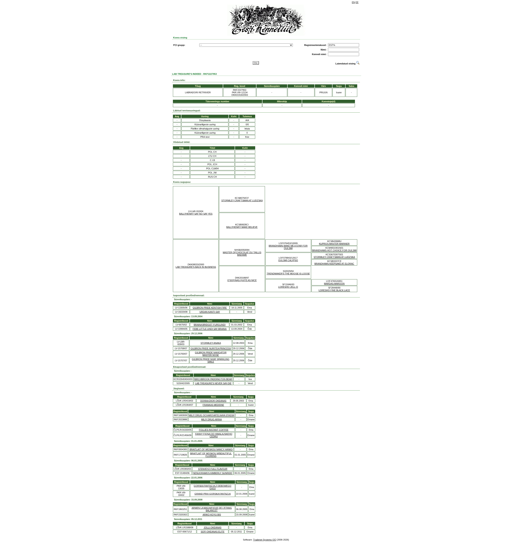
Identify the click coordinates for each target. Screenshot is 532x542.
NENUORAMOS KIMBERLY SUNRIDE (212, 473)
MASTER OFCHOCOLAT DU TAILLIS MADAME (242, 253)
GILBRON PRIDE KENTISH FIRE (210, 307)
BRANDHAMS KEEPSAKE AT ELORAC (334, 263)
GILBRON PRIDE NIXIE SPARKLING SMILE (210, 360)
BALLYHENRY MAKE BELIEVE (241, 227)
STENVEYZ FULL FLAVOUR (212, 469)
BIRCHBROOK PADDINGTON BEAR (213, 379)
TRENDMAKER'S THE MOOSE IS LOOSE (288, 273)
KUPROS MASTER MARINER (334, 243)
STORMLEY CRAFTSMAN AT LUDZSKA (242, 200)
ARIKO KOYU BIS (212, 514)
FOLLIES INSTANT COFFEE (213, 430)
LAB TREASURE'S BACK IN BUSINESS (196, 267)
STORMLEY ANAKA (211, 343)
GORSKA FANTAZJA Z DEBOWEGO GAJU (212, 487)
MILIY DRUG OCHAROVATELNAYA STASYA (211, 415)
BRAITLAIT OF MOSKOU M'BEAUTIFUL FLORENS (211, 454)
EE (357, 2)
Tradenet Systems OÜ (264, 539)
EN (353, 2)
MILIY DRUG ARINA (211, 419)
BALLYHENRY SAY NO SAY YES (195, 214)
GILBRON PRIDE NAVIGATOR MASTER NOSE (211, 353)
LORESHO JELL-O (288, 287)
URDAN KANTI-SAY (210, 312)
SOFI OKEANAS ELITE (212, 531)
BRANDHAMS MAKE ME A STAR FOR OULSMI (288, 247)
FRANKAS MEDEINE (213, 405)
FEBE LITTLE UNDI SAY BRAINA (210, 329)
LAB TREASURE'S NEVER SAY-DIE (213, 383)
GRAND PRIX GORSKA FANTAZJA (213, 494)
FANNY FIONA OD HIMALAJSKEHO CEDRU (213, 435)
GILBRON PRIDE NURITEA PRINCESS (211, 348)
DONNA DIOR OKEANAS (213, 400)
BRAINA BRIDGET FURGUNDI (209, 324)
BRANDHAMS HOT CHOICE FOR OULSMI (334, 250)
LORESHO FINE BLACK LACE (334, 290)
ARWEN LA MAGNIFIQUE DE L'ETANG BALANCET (212, 509)
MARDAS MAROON (334, 283)
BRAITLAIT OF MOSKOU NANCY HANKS (211, 449)
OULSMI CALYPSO (288, 260)
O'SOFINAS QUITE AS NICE (242, 280)
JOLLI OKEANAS (212, 527)
